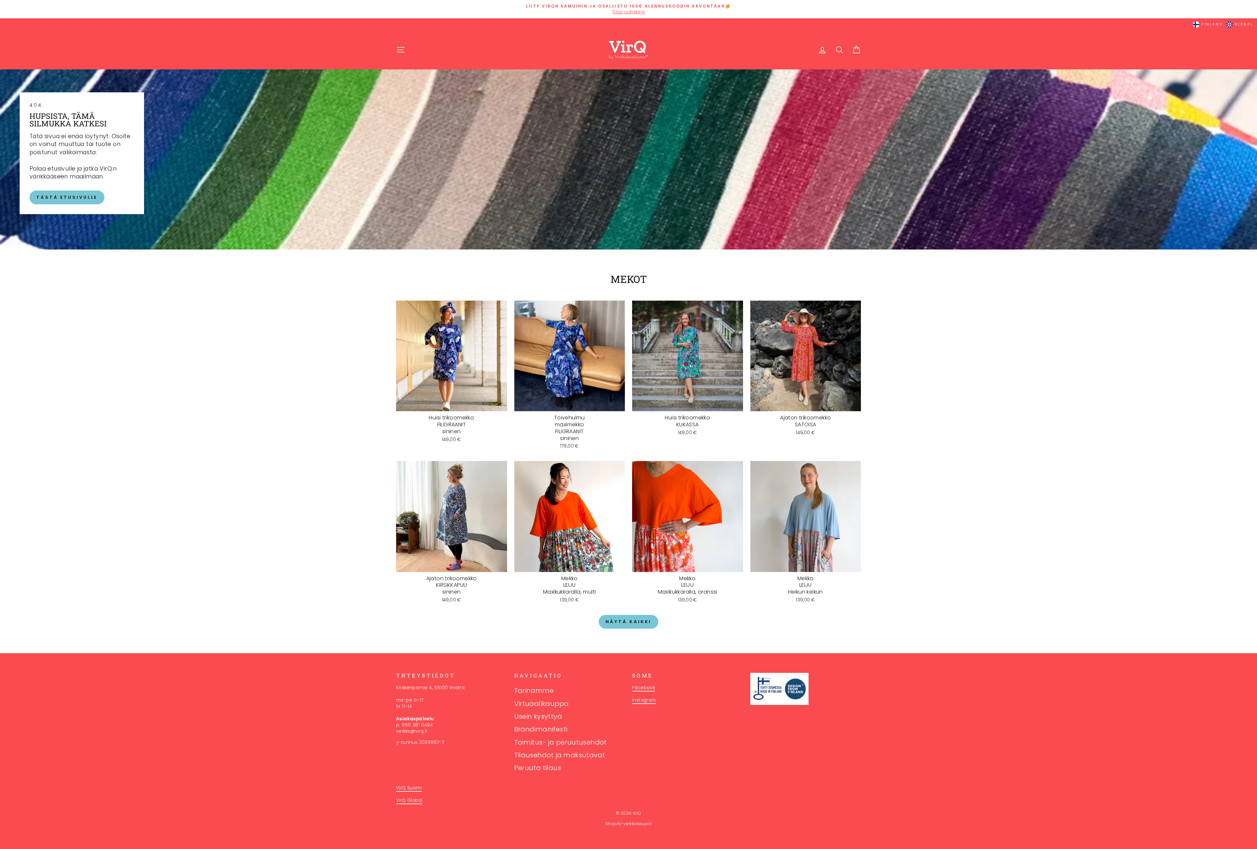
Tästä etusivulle (67, 197)
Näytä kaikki (629, 621)
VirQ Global (409, 800)
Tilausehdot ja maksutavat (559, 755)
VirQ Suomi (409, 788)
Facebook (643, 688)
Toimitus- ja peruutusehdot (560, 742)
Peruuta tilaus (537, 767)
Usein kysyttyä (538, 716)
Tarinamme (534, 690)
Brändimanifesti (541, 729)
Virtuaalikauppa (541, 703)
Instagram (644, 700)
